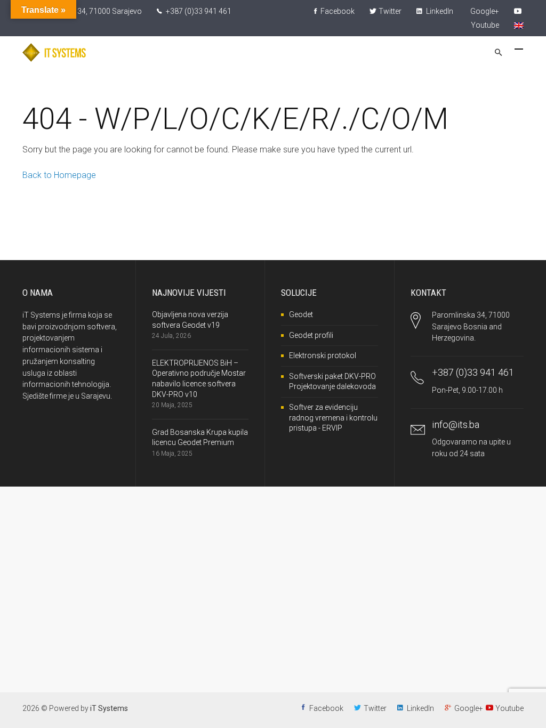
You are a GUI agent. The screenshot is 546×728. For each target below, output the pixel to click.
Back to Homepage (59, 175)
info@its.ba (455, 424)
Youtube (509, 708)
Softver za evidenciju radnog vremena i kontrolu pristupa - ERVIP (333, 417)
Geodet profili (311, 335)
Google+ (484, 11)
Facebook (337, 11)
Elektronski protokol (322, 355)
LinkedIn (438, 11)
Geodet (301, 314)
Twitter (390, 11)
